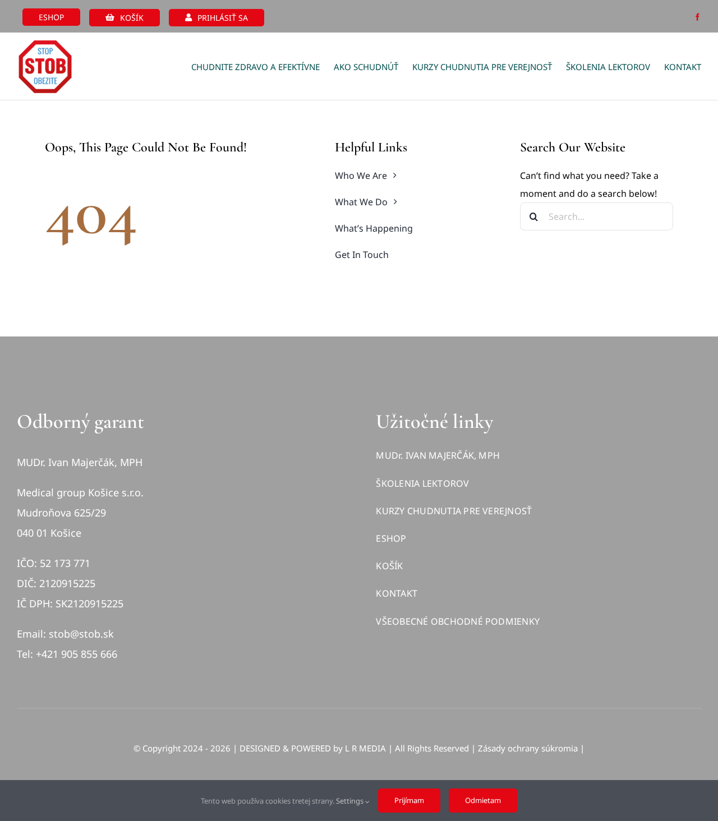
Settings (350, 801)
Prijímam (409, 800)
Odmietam (483, 800)
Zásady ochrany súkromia (528, 748)
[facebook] (697, 17)
